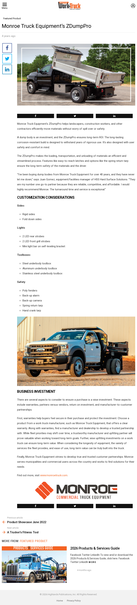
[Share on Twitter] (75, 116)
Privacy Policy (74, 600)
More (92, 562)
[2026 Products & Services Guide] (34, 564)
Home (60, 600)
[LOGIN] (133, 5)
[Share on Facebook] (35, 116)
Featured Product (34, 541)
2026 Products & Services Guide (95, 548)
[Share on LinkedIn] (114, 116)
